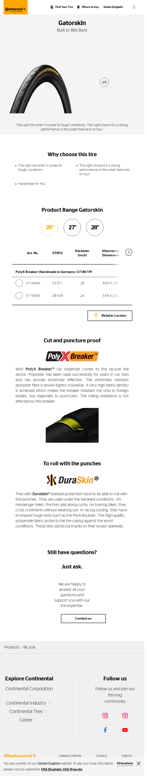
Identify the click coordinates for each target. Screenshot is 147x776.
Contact (101, 756)
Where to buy (90, 7)
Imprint (127, 756)
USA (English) (51, 769)
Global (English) (113, 7)
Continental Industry (26, 703)
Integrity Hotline (70, 756)
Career (26, 720)
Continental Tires (26, 711)
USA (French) (72, 769)
